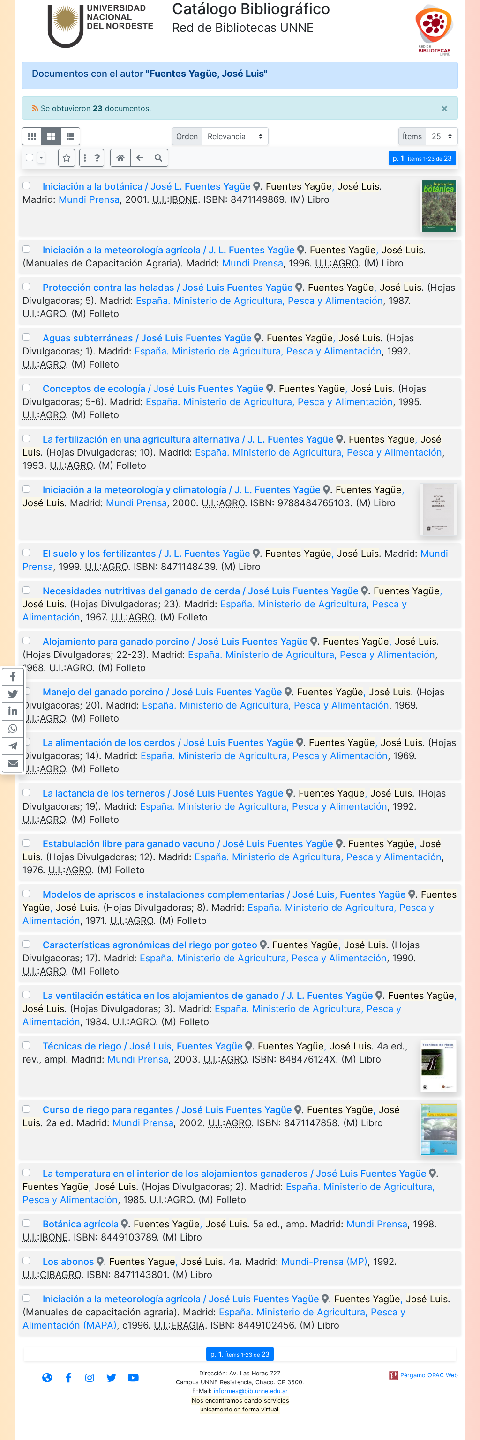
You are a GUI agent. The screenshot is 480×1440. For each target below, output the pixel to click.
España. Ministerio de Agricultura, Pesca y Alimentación (259, 300)
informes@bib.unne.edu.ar (251, 1391)
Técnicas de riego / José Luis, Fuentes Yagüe (143, 1046)
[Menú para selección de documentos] (41, 158)
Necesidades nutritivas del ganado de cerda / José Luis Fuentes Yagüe (201, 591)
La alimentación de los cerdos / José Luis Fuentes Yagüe (168, 742)
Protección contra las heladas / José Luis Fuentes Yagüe (168, 287)
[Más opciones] (84, 158)
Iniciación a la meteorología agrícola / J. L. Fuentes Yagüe (169, 250)
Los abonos (68, 1261)
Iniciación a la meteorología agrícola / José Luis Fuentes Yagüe (181, 1299)
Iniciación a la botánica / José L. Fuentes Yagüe (147, 186)
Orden (187, 136)
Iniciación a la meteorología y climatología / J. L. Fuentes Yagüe (182, 489)
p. (422, 158)
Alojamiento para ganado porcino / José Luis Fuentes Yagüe (175, 641)
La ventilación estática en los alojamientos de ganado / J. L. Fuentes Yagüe (208, 995)
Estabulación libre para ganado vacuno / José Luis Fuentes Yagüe (188, 843)
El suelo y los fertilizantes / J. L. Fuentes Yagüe (146, 553)
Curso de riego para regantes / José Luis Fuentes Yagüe (167, 1109)
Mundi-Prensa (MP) (324, 1261)
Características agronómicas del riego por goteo (150, 945)
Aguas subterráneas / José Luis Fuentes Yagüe (147, 338)
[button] (97, 158)
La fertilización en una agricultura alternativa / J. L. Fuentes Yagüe (188, 439)
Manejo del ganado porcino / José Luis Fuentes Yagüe (162, 692)
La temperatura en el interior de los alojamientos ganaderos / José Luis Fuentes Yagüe (235, 1173)
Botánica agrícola (81, 1224)
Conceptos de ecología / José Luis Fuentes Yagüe (153, 388)
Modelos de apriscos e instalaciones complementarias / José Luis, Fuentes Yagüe (224, 894)
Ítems (412, 136)
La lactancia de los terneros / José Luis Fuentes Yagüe (163, 793)
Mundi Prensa (89, 199)
